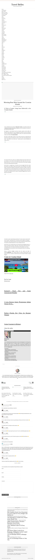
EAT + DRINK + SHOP (5, 74)
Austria (3, 52)
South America (4, 40)
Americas (3, 20)
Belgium (3, 53)
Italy (2, 60)
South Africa (3, 18)
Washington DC (4, 39)
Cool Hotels (3, 71)
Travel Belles (17, 4)
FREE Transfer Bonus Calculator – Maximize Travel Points (16, 522)
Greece (3, 58)
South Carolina (4, 35)
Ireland (3, 59)
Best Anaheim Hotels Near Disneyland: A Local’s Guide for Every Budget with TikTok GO (17, 513)
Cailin (4, 438)
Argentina (3, 41)
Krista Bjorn (20, 106)
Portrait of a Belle (4, 14)
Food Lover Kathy (6, 444)
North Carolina (4, 34)
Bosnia (3, 54)
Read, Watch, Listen (5, 73)
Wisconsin (3, 38)
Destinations (4, 15)
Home (3, 9)
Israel (2, 48)
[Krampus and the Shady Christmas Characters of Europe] (31, 382)
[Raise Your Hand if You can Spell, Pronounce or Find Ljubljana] (4, 382)
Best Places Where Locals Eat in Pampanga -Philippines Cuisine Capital (28, 394)
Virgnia (3, 37)
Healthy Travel (4, 70)
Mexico (3, 27)
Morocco (3, 17)
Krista (4, 422)
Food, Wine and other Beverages (7, 75)
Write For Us (4, 79)
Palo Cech (11, 273)
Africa (2, 16)
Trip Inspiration (4, 10)
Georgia (3, 56)
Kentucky (3, 31)
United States (4, 28)
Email (3, 472)
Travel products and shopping (6, 72)
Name (3, 468)
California (3, 29)
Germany (3, 57)
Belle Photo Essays (5, 13)
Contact (3, 77)
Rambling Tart (10, 346)
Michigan (3, 33)
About (3, 76)
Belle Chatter (4, 11)
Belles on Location (4, 12)
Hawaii (3, 30)
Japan (3, 49)
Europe (3, 51)
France (3, 55)
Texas (3, 36)
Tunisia (3, 19)
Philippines (3, 50)
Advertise (3, 78)
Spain (3, 61)
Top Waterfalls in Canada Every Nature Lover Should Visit (17, 394)
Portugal (3, 62)
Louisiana (3, 32)
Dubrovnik (9, 252)
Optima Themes (9, 558)
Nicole (4, 410)
